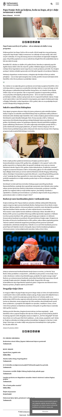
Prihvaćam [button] (45, 411)
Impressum (22, 415)
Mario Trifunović (8, 15)
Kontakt (29, 415)
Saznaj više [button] (49, 407)
